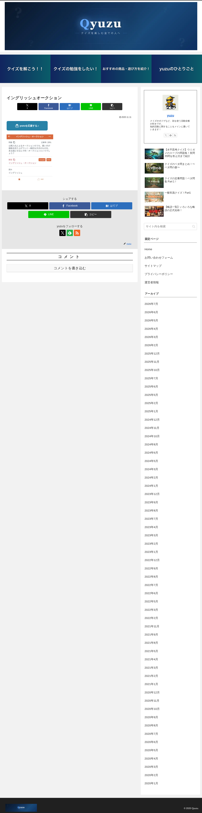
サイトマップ (153, 265)
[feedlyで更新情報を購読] (70, 233)
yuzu (170, 115)
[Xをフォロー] (62, 233)
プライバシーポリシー (159, 274)
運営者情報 (152, 282)
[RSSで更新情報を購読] (77, 233)
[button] (112, 106)
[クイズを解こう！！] (25, 69)
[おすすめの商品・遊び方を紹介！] (126, 69)
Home (148, 249)
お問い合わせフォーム (159, 257)
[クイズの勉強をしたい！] (75, 69)
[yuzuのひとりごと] (177, 69)
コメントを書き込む (70, 268)
